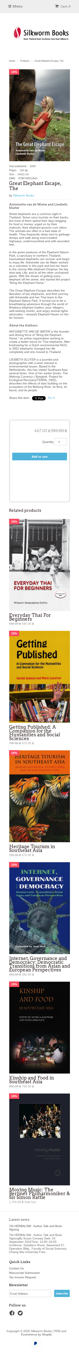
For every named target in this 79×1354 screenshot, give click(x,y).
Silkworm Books (23, 195)
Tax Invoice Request (22, 1277)
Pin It (51, 398)
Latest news (19, 1219)
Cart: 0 (65, 6)
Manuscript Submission (24, 1272)
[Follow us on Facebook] (12, 1314)
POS (57, 1331)
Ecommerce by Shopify (36, 1334)
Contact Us (16, 1268)
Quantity (48, 442)
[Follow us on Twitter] (21, 1314)
